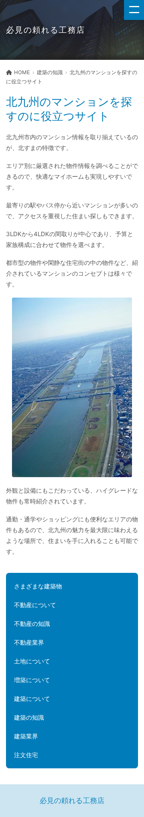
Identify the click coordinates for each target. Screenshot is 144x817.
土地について (32, 661)
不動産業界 (29, 642)
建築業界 (26, 736)
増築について (32, 680)
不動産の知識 (32, 624)
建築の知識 (50, 72)
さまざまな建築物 (38, 586)
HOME (22, 72)
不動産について (35, 605)
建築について (32, 699)
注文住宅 (26, 755)
